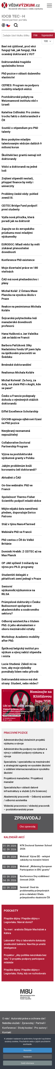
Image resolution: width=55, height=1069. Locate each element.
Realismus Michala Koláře (18, 372)
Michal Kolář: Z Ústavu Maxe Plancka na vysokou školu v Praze (19, 294)
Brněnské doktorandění (16, 364)
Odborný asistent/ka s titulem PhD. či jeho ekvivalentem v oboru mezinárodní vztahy (20, 625)
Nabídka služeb (10, 1023)
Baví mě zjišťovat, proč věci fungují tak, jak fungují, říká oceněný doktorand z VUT (19, 50)
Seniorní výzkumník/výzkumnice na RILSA (18, 590)
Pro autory (40, 1027)
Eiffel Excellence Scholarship (20, 411)
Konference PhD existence (18, 260)
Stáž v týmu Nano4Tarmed (18, 524)
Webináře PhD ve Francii (17, 532)
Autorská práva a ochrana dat (28, 1018)
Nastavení (27, 1056)
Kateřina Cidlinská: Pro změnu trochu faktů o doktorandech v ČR (21, 116)
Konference (9, 1027)
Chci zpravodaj (27, 826)
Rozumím (27, 1050)
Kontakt (6, 1032)
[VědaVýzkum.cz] (27, 5)
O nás (5, 1018)
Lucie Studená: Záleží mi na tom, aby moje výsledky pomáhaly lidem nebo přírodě (20, 667)
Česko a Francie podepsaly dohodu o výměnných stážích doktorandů (20, 399)
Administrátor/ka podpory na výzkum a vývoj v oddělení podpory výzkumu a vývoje (25, 753)
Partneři (40, 1023)
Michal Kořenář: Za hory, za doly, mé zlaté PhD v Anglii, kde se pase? (21, 384)
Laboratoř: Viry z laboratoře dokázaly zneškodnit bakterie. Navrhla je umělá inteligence (25, 944)
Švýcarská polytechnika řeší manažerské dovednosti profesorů (19, 322)
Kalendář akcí (14, 837)
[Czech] (8, 25)
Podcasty (11, 910)
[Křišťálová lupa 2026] (27, 705)
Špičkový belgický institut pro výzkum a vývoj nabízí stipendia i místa (21, 652)
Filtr (35, 35)
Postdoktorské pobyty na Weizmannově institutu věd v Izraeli (20, 100)
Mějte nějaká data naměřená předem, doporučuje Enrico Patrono (20, 512)
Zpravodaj (27, 818)
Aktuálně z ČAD (11, 477)
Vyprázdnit (47, 35)
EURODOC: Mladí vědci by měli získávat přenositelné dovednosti (21, 248)
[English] (4, 25)
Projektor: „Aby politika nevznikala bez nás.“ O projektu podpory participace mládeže (25, 959)
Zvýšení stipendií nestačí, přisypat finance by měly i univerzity (17, 182)
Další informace (27, 1063)
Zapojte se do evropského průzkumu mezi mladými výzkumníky (18, 232)
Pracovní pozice (16, 732)
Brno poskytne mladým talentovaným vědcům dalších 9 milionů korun (22, 143)
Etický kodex (25, 1027)
